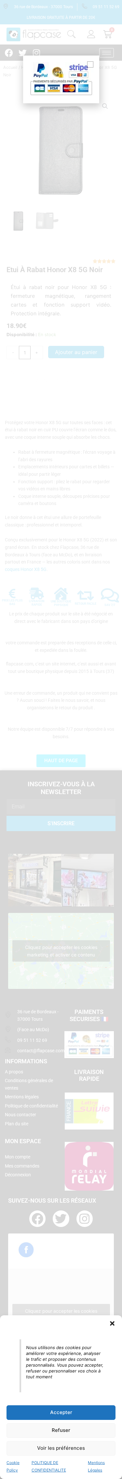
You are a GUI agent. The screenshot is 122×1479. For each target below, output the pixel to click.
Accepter (61, 1412)
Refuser (61, 1430)
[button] (112, 1323)
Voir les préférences (61, 1448)
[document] (61, 739)
